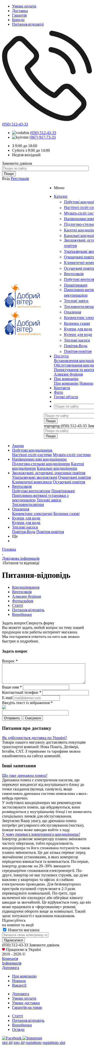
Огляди (18, 1029)
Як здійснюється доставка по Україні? (34, 738)
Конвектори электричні (32, 513)
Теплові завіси (76, 301)
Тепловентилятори (28, 504)
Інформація (11, 963)
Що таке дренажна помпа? (24, 775)
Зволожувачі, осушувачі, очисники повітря (48, 473)
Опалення (72, 312)
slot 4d (7, 1042)
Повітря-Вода (75, 346)
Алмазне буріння (68, 374)
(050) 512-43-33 (15, 124)
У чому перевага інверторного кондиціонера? (41, 834)
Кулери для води (78, 329)
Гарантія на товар (27, 1007)
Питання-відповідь (28, 1020)
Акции (18, 446)
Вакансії (19, 985)
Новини (86, 383)
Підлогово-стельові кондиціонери (41, 464)
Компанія (10, 958)
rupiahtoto (34, 1042)
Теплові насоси (77, 340)
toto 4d (19, 1042)
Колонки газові (77, 323)
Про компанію (66, 383)
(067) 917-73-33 (43, 137)
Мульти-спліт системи (72, 455)
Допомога (10, 967)
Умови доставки (26, 1003)
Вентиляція (73, 274)
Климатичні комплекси (32, 482)
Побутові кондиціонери (32, 450)
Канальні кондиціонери (57, 468)
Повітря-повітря (77, 351)
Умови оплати (24, 998)
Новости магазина (23, 930)
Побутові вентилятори (31, 491)
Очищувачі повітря (74, 477)
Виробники (22, 1025)
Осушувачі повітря (69, 482)
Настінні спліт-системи (32, 455)
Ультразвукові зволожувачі (34, 477)
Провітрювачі (75, 285)
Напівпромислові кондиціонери (39, 459)
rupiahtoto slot (54, 1042)
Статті (17, 1016)
